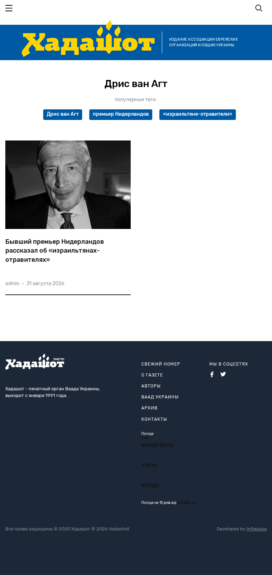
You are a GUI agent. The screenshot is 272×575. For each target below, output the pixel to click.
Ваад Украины (160, 397)
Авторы (151, 386)
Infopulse (256, 528)
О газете (152, 375)
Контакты (154, 419)
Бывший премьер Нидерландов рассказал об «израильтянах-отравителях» (54, 250)
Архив (149, 408)
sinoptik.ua (186, 503)
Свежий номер (160, 364)
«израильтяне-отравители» (197, 114)
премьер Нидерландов (121, 114)
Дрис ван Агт (63, 114)
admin (12, 284)
